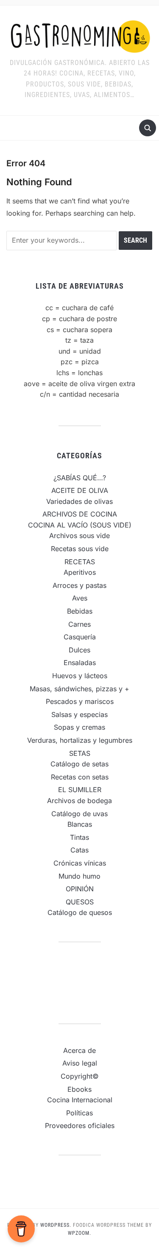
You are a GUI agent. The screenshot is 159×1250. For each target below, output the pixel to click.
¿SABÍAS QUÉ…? (79, 477)
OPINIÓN (80, 889)
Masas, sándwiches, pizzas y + (79, 689)
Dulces (79, 650)
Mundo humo (79, 876)
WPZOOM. (79, 1233)
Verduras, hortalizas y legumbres (79, 740)
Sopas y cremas (79, 727)
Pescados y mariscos (80, 701)
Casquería (80, 637)
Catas (79, 850)
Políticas (79, 1113)
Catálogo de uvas (79, 813)
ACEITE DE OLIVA (79, 490)
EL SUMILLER (79, 789)
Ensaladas (80, 662)
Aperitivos (80, 572)
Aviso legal (79, 1063)
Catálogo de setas (79, 764)
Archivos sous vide (79, 535)
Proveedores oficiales (79, 1125)
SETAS (79, 753)
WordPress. (55, 1225)
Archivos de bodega (79, 800)
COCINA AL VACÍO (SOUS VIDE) (79, 525)
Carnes (79, 624)
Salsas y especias (79, 714)
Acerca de (79, 1050)
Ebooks (79, 1089)
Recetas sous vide (80, 548)
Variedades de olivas (79, 501)
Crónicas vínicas (79, 863)
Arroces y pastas (79, 585)
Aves (79, 598)
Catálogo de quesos (79, 912)
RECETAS (79, 561)
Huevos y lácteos (79, 675)
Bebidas (79, 611)
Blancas (79, 824)
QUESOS (80, 902)
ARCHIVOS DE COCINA (79, 514)
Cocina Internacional (79, 1100)
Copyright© (80, 1076)
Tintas (79, 837)
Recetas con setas (80, 777)
